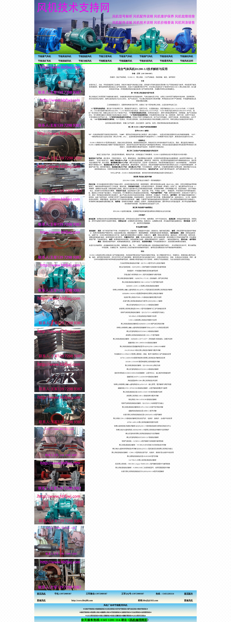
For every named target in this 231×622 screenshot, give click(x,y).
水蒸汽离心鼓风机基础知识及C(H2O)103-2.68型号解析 (142, 415)
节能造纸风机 (166, 56)
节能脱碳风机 (64, 61)
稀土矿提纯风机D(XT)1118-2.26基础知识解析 (143, 369)
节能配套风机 (105, 61)
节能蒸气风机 (44, 56)
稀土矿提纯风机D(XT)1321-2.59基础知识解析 (143, 305)
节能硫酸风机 (125, 61)
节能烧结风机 (186, 56)
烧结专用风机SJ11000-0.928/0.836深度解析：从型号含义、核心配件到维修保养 (143, 373)
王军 (88, 594)
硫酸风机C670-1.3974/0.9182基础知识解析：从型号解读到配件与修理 (142, 388)
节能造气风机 (125, 56)
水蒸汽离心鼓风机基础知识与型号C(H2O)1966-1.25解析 (142, 301)
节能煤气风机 (146, 56)
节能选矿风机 (44, 61)
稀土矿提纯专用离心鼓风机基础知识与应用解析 (143, 433)
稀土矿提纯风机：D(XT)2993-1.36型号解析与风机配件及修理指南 (142, 267)
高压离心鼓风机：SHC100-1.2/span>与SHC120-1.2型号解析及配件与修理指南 (142, 464)
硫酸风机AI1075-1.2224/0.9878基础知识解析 (142, 377)
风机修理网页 (138, 620)
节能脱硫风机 (85, 56)
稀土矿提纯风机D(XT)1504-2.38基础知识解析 (143, 331)
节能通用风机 (166, 61)
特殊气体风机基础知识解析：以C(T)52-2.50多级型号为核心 (142, 403)
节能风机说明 (186, 61)
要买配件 (188, 594)
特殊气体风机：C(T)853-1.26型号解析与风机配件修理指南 (142, 441)
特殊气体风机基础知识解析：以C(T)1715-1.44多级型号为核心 (143, 312)
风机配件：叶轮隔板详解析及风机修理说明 (142, 271)
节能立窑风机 (105, 56)
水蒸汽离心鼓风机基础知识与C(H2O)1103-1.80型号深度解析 (142, 471)
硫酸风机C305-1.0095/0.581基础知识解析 (142, 343)
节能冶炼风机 (85, 61)
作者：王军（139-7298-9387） (142, 73)
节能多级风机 (146, 61)
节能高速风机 (64, 56)
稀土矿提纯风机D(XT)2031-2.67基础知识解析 (143, 437)
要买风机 (41, 594)
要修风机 (41, 600)
